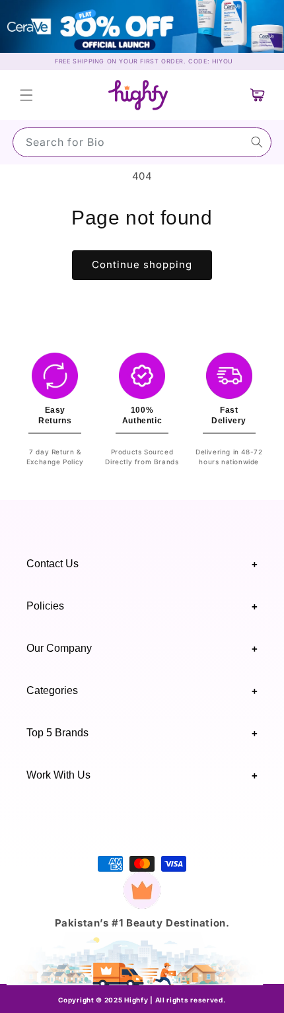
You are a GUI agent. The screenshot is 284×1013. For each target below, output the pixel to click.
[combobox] (142, 142)
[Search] (256, 142)
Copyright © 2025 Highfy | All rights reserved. (141, 1000)
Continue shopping (142, 264)
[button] (26, 95)
